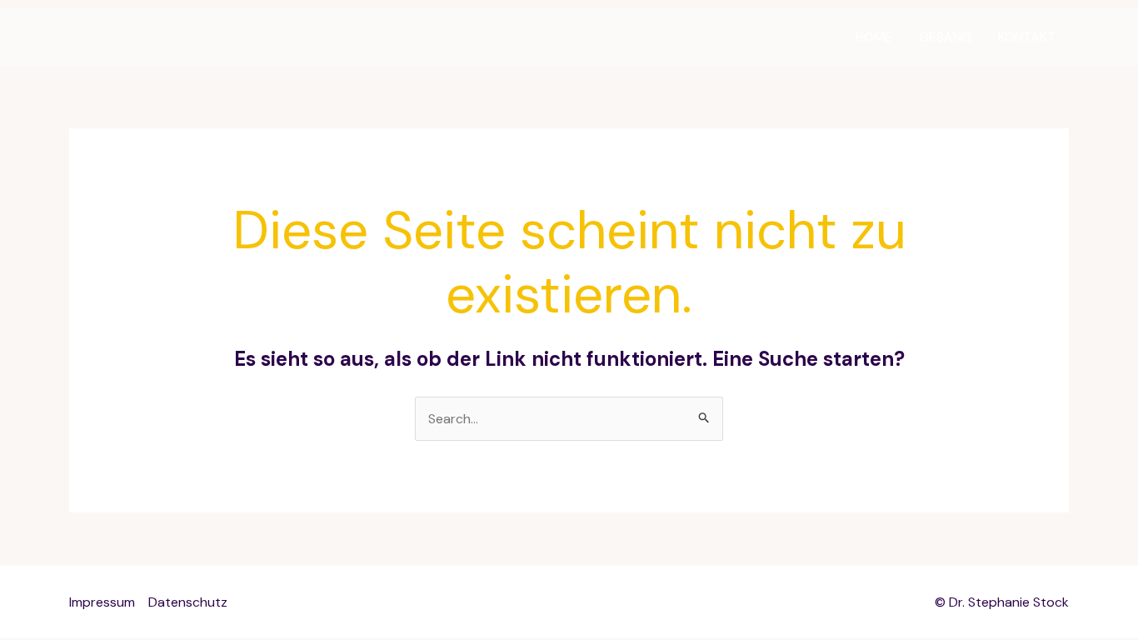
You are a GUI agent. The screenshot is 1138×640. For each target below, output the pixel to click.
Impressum (102, 602)
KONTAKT (1027, 37)
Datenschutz (187, 602)
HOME (874, 37)
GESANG (945, 37)
